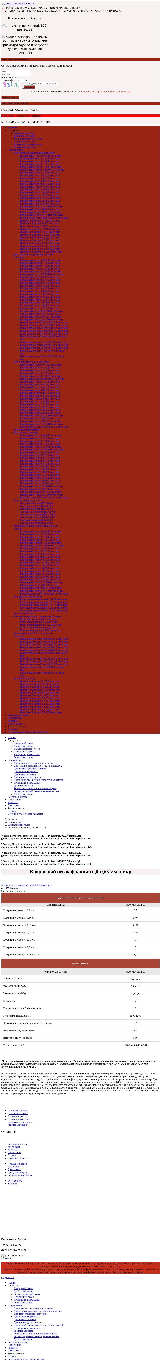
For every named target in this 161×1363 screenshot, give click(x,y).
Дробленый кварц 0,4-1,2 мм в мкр (40, 249)
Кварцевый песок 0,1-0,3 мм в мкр (40, 158)
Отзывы (12, 729)
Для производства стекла (29, 500)
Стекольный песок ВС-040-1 (36, 503)
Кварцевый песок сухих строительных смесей (39, 780)
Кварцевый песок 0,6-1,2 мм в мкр (40, 178)
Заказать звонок (10, 97)
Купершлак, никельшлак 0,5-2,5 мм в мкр (43, 607)
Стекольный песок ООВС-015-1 (38, 517)
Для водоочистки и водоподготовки (34, 152)
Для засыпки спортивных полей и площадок (38, 765)
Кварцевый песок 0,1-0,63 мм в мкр (40, 167)
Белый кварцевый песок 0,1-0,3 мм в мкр (44, 347)
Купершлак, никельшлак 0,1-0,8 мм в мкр (43, 599)
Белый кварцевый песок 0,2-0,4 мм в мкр (44, 217)
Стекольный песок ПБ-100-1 (36, 520)
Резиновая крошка (25, 147)
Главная (12, 127)
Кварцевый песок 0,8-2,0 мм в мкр (40, 186)
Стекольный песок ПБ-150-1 (36, 523)
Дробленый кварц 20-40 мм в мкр (39, 223)
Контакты (13, 720)
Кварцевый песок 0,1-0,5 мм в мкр (40, 164)
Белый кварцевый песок (28, 138)
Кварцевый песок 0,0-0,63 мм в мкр (40, 155)
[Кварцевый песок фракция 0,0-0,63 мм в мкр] (26, 885)
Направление (16, 150)
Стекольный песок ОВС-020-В (37, 511)
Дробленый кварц (24, 136)
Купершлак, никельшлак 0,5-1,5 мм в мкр (43, 605)
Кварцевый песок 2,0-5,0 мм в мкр (40, 201)
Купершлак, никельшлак (28, 144)
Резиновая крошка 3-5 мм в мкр (38, 619)
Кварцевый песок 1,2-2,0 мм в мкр (40, 195)
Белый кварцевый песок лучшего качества (36, 791)
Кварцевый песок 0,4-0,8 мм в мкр (40, 172)
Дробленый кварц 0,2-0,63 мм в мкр (41, 251)
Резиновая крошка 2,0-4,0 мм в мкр (40, 624)
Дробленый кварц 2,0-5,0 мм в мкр (40, 232)
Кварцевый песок (24, 133)
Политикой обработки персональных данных (107, 91)
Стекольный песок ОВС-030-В (37, 514)
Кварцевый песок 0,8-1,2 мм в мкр (40, 181)
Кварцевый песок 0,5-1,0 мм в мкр (40, 175)
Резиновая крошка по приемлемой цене (37, 616)
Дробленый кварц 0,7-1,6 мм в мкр (40, 240)
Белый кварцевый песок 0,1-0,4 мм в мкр (44, 345)
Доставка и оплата (18, 715)
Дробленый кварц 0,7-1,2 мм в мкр (40, 220)
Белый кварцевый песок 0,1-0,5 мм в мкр (44, 342)
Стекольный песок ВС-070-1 (36, 509)
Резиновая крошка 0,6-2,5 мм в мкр (40, 630)
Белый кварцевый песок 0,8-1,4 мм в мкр (44, 325)
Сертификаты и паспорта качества (28, 732)
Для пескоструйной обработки (31, 362)
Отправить (29, 87)
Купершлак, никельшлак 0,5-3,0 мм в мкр (43, 610)
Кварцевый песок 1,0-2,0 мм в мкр (40, 189)
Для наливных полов (26, 432)
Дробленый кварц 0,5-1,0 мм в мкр (40, 243)
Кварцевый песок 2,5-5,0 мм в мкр (40, 203)
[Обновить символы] (23, 85)
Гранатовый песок (24, 613)
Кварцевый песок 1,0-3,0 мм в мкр (40, 192)
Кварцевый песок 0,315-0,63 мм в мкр (42, 169)
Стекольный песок (24, 141)
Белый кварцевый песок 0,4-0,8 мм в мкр (44, 333)
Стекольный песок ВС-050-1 (36, 506)
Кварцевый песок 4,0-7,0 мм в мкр (40, 209)
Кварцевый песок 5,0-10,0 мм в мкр (40, 212)
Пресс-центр (15, 723)
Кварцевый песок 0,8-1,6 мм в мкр (40, 184)
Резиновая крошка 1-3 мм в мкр (38, 622)
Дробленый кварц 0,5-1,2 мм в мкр (40, 246)
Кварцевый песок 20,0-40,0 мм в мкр (41, 206)
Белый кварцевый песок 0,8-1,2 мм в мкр (44, 328)
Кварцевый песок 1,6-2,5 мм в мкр (40, 198)
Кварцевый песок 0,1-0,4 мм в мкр (40, 161)
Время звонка (8, 77)
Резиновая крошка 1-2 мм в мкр (38, 627)
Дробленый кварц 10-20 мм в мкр (39, 226)
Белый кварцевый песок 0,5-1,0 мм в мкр (44, 331)
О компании (14, 718)
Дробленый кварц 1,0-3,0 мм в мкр (40, 234)
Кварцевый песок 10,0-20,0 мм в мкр (41, 215)
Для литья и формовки (27, 429)
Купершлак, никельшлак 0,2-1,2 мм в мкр (43, 602)
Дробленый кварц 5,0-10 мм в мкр (40, 229)
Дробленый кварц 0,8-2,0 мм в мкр (40, 237)
